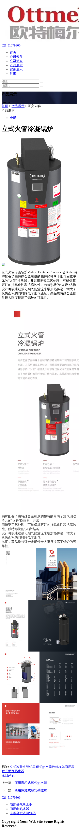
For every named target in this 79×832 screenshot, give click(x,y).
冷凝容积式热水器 (23, 813)
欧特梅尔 (58, 767)
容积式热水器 (42, 767)
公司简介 (16, 61)
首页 (13, 52)
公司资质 (16, 56)
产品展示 (16, 65)
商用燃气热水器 (21, 804)
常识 (13, 73)
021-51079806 (11, 45)
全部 (13, 117)
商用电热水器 (19, 809)
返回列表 (8, 775)
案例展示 (16, 69)
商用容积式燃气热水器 (31, 783)
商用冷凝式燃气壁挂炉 (31, 790)
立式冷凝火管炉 (21, 767)
